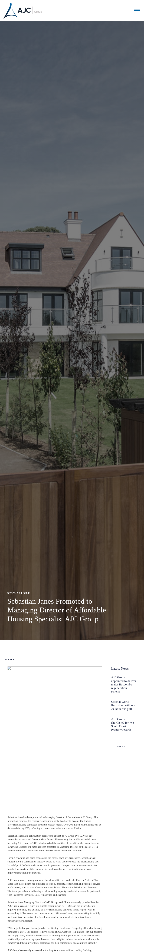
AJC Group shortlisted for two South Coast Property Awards (122, 724)
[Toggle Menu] (137, 10)
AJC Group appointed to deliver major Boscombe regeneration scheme (123, 684)
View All (120, 746)
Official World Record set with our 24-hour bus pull (123, 705)
